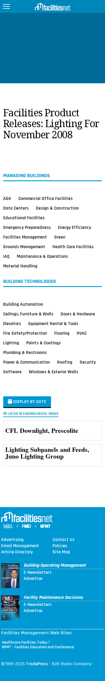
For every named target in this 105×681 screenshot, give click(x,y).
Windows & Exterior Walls (53, 372)
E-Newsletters (37, 572)
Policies (59, 546)
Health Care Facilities (73, 247)
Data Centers (16, 208)
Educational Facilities (24, 218)
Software (12, 372)
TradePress (37, 664)
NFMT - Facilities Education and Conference (38, 647)
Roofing (64, 362)
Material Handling (20, 266)
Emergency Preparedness (27, 227)
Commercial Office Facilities (45, 198)
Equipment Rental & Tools (53, 323)
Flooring (61, 333)
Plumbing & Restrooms (25, 352)
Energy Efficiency (74, 227)
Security (88, 362)
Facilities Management (25, 237)
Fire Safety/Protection (25, 333)
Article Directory (17, 552)
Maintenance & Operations (42, 256)
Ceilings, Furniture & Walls (28, 314)
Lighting (11, 343)
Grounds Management (24, 247)
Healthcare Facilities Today (25, 642)
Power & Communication (26, 362)
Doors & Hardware (78, 314)
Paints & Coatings (43, 343)
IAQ (6, 256)
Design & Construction (57, 208)
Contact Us (63, 539)
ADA (7, 198)
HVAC (82, 333)
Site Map (61, 552)
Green (59, 237)
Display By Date (29, 402)
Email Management (20, 546)
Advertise (33, 578)
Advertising (12, 539)
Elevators (12, 323)
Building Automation (23, 304)
